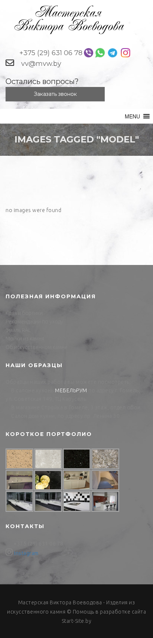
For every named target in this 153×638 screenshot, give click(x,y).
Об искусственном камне (37, 347)
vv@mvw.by (41, 64)
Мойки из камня (25, 339)
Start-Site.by (77, 621)
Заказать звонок (55, 94)
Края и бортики (24, 313)
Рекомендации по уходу (34, 322)
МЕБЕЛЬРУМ (71, 390)
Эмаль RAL (18, 330)
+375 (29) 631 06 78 (50, 53)
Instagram (26, 553)
